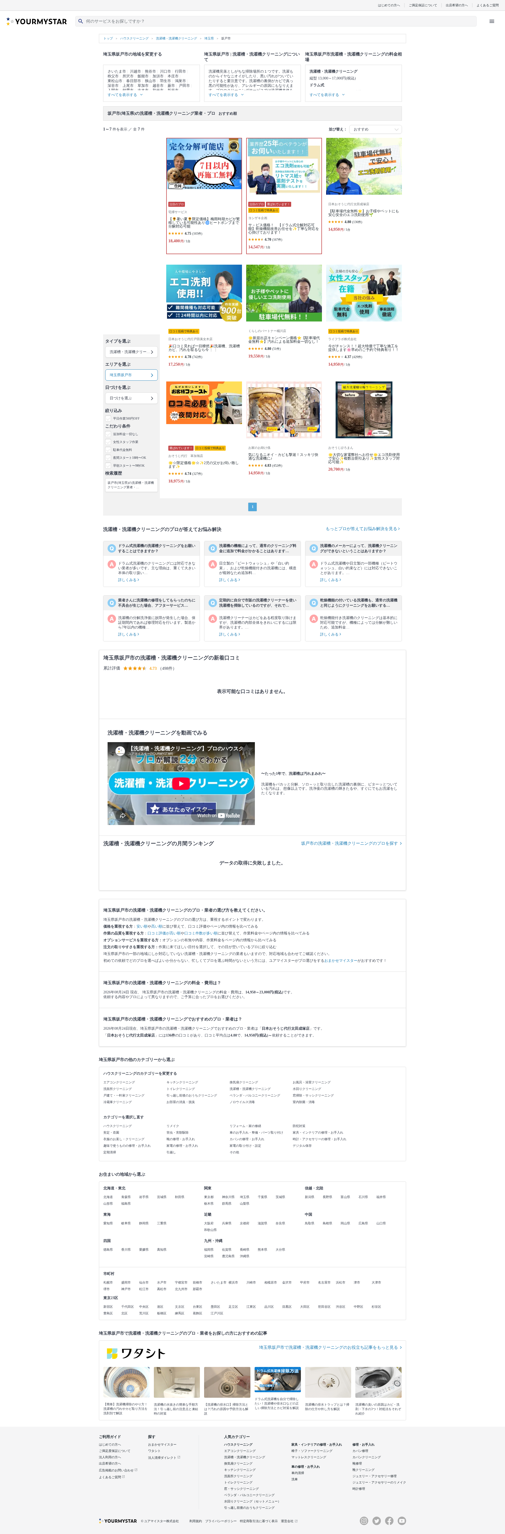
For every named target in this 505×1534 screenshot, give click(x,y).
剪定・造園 (111, 1132)
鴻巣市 (180, 81)
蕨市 (171, 86)
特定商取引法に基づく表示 (259, 1521)
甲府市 (305, 1282)
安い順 (142, 926)
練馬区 (179, 1313)
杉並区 (376, 1307)
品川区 (269, 1307)
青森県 (126, 1197)
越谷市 (158, 86)
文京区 (179, 1307)
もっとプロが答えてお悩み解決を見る (362, 528)
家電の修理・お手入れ (182, 1146)
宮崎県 (209, 1256)
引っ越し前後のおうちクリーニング (191, 1095)
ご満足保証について (423, 5)
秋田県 (179, 1197)
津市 (357, 1282)
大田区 (305, 1307)
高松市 (161, 1289)
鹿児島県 (228, 1256)
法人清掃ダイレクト (162, 1458)
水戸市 (161, 1282)
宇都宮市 (181, 1282)
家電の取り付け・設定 (245, 1146)
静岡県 (144, 1223)
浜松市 (340, 1282)
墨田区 (215, 1307)
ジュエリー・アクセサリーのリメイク (379, 1482)
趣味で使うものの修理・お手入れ (127, 1146)
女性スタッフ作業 (125, 442)
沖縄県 (244, 1256)
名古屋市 (324, 1282)
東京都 (209, 1197)
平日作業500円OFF (126, 418)
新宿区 (108, 1307)
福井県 (381, 1197)
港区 (160, 1307)
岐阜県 (126, 1223)
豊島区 (108, 1313)
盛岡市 (126, 1282)
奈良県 (280, 1223)
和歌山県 (210, 1230)
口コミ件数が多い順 (201, 933)
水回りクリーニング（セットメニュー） (252, 1501)
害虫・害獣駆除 (177, 1132)
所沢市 (128, 76)
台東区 (197, 1307)
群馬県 (226, 1203)
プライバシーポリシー (221, 1521)
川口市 (165, 71)
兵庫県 (226, 1223)
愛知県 (108, 1223)
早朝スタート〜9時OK (129, 465)
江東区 (251, 1307)
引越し (171, 1152)
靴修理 (357, 1463)
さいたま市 (117, 71)
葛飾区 (197, 1313)
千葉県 (262, 1197)
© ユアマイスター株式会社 (160, 1521)
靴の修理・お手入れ (180, 1139)
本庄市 (173, 76)
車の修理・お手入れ (305, 1466)
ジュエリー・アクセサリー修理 (374, 1476)
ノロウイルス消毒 (242, 1102)
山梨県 (244, 1203)
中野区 (358, 1307)
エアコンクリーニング (119, 1082)
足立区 (233, 1307)
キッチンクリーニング (182, 1082)
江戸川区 (217, 1313)
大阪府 (209, 1223)
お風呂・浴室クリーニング (312, 1082)
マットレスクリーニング (308, 1457)
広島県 (363, 1223)
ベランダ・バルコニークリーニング (255, 1095)
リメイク (172, 1126)
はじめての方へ (389, 5)
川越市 (135, 71)
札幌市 (108, 1282)
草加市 (143, 86)
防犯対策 (299, 1126)
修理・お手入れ (363, 1444)
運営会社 (287, 1521)
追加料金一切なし (125, 434)
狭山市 (150, 81)
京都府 (244, 1223)
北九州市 (181, 1289)
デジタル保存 (302, 1146)
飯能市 (143, 76)
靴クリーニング (363, 1470)
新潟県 (309, 1197)
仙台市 (144, 1282)
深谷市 (113, 86)
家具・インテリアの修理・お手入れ (318, 1132)
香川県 (126, 1249)
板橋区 (161, 1313)
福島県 (126, 1203)
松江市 (144, 1289)
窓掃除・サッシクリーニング (313, 1095)
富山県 (345, 1197)
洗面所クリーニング (117, 1089)
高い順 (156, 926)
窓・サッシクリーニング (241, 1489)
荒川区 (144, 1313)
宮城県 (161, 1197)
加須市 (158, 76)
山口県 (381, 1223)
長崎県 (244, 1249)
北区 (124, 1313)
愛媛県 (144, 1249)
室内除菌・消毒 (304, 1102)
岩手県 (144, 1197)
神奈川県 (228, 1197)
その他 (234, 1152)
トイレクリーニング (180, 1089)
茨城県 (280, 1197)
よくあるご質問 (488, 5)
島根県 (327, 1223)
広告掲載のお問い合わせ (116, 1470)
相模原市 (270, 1282)
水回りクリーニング (307, 1089)
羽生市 (165, 81)
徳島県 (108, 1249)
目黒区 (287, 1307)
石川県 (363, 1197)
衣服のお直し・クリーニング (123, 1139)
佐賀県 (226, 1249)
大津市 (376, 1282)
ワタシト (154, 1451)
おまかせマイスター (340, 961)
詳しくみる (128, 580)
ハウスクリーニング (117, 1126)
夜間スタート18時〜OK (129, 458)
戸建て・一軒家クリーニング (123, 1095)
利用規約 (195, 1521)
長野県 (327, 1197)
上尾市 (128, 86)
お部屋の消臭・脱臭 (180, 1102)
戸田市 (184, 86)
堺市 (106, 1289)
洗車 (294, 1479)
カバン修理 (360, 1451)
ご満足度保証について (114, 1451)
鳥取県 (309, 1223)
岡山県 (345, 1223)
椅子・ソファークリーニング (311, 1451)
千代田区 (127, 1307)
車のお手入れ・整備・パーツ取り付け (256, 1132)
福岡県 (209, 1249)
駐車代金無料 (122, 450)
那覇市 (197, 1289)
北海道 (108, 1197)
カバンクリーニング (366, 1457)
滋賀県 (262, 1223)
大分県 (280, 1249)
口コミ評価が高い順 (164, 933)
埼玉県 (244, 1197)
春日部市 (133, 81)
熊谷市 (150, 71)
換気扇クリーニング (244, 1082)
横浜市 (233, 1282)
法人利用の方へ (110, 1457)
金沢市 (287, 1282)
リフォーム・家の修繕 (245, 1126)
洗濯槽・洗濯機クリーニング (250, 1089)
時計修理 (358, 1489)
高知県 (161, 1249)
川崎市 (251, 1282)
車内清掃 (297, 1473)
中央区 (144, 1307)
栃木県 (209, 1203)
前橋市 (197, 1282)
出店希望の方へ (457, 5)
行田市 (180, 71)
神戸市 (126, 1289)
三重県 (161, 1223)
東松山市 (115, 81)
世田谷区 (324, 1307)
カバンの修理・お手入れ (247, 1139)
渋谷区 (340, 1307)
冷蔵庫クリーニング (117, 1102)
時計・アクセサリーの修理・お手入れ (319, 1139)
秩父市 (113, 76)
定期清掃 (109, 1152)
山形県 (108, 1203)
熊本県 (262, 1249)
